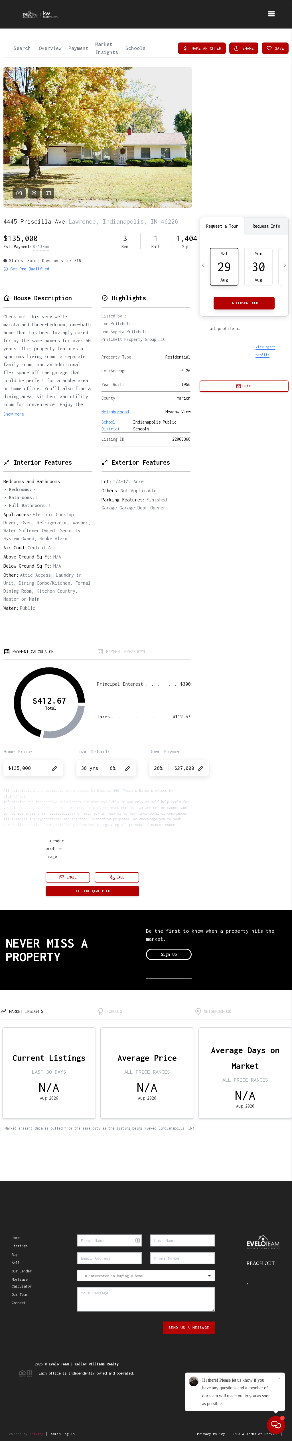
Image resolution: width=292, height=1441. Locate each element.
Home (16, 1238)
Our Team (20, 1294)
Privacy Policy (211, 1434)
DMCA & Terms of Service (255, 1434)
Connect (19, 1303)
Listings (20, 1246)
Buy (15, 1254)
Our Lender (22, 1271)
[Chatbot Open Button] (276, 1425)
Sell (16, 1263)
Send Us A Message (189, 1327)
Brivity (36, 1434)
